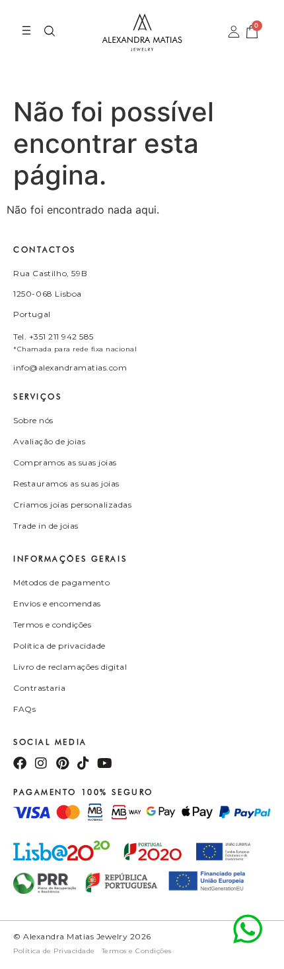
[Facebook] (19, 763)
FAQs (24, 709)
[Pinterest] (62, 763)
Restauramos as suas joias (66, 483)
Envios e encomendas (57, 603)
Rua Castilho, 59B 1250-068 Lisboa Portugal (50, 293)
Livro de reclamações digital (70, 667)
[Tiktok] (83, 763)
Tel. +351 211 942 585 (53, 336)
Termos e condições (52, 625)
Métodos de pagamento (61, 582)
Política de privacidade (59, 646)
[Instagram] (41, 763)
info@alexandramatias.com (70, 367)
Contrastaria (39, 688)
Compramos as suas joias (65, 462)
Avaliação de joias (49, 441)
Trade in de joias (46, 526)
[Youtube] (104, 763)
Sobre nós (33, 420)
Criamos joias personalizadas (72, 505)
